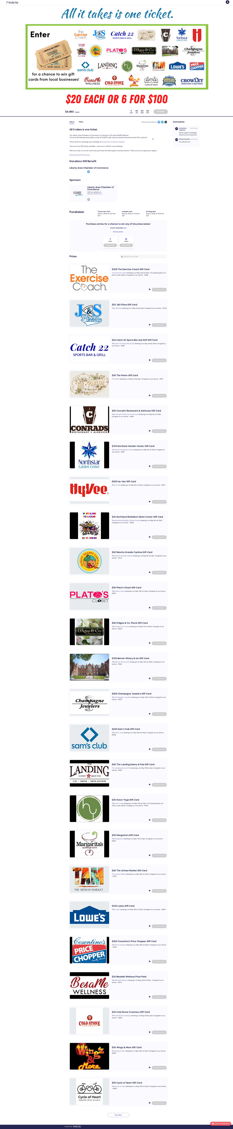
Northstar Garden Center (124, 449)
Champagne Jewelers (123, 697)
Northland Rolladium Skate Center (127, 520)
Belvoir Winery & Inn (122, 662)
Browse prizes (118, 231)
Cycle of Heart (120, 1086)
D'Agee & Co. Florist (122, 626)
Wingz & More (120, 1051)
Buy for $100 (126, 245)
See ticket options (159, 289)
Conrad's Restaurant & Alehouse (127, 414)
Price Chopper (120, 945)
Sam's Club (119, 732)
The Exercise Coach (119, 273)
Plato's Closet (120, 591)
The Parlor (115, 379)
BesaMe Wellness (121, 980)
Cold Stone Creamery (123, 1015)
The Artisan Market (119, 874)
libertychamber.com (94, 194)
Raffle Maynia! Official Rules (79, 155)
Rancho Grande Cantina (124, 556)
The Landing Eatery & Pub (121, 768)
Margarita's (119, 838)
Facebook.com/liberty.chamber (113, 142)
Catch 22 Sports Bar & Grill (124, 343)
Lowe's (117, 909)
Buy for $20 (110, 245)
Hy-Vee (117, 485)
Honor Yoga (119, 803)
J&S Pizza (118, 308)
